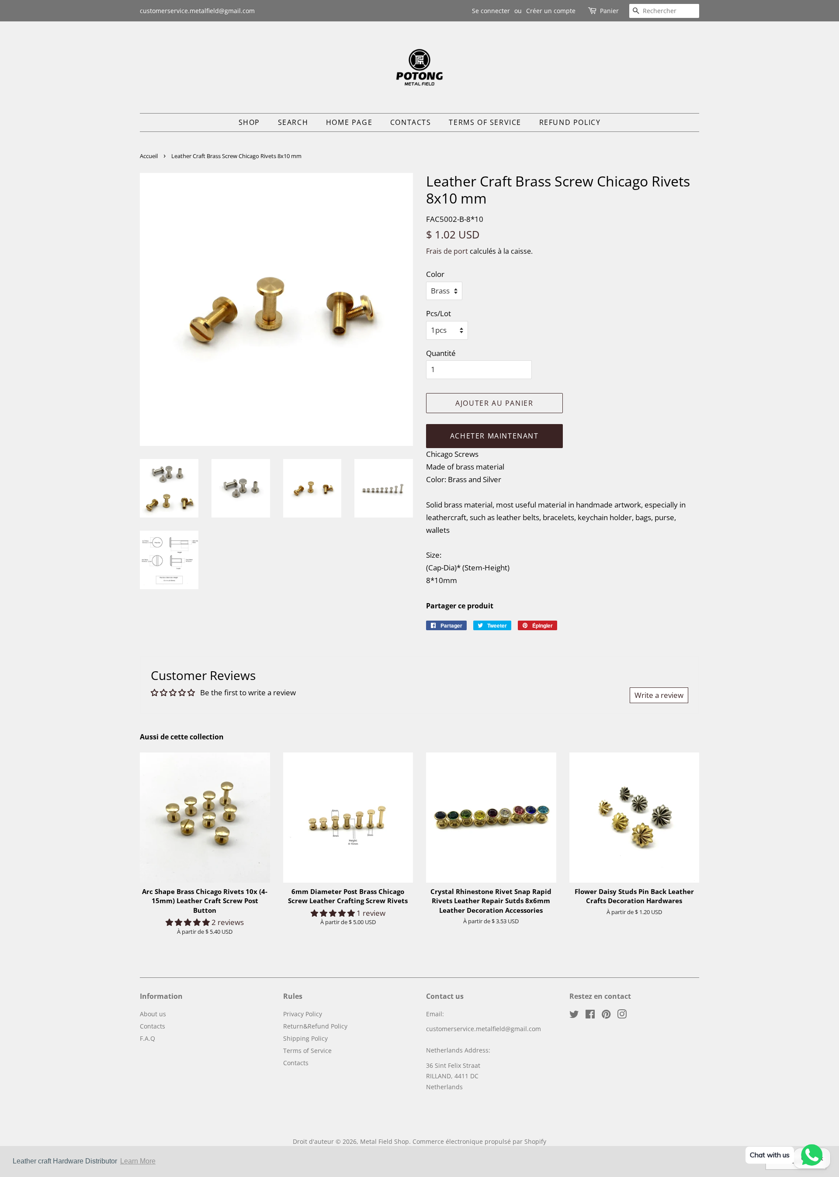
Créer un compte (551, 11)
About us (153, 1014)
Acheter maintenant (494, 436)
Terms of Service (485, 122)
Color (435, 274)
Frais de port (447, 251)
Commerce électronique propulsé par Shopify (479, 1141)
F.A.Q (147, 1038)
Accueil (149, 156)
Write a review (658, 695)
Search (293, 122)
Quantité (441, 353)
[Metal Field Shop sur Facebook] (590, 1015)
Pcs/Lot (438, 313)
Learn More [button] (138, 1161)
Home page (349, 122)
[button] (188, 922)
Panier (609, 11)
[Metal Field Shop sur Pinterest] (606, 1015)
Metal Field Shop (384, 1141)
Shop (249, 122)
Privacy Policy (302, 1014)
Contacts (410, 122)
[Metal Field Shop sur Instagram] (622, 1015)
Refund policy (570, 122)
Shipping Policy (305, 1038)
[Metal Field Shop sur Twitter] (574, 1015)
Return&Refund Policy (315, 1026)
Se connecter (491, 11)
